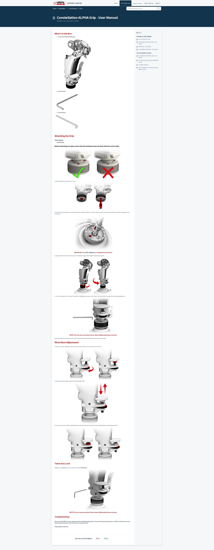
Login (146, 3)
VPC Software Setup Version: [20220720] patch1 (148, 61)
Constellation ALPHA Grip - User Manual (148, 49)
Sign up (151, 3)
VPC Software (90, 252)
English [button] (157, 3)
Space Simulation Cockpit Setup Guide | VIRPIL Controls (148, 68)
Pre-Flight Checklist (143, 65)
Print (140, 33)
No (99, 538)
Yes (107, 538)
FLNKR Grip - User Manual (145, 46)
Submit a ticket (137, 3)
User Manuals (73, 8)
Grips (80, 8)
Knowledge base (125, 3)
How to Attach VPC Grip (144, 39)
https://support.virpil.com (61, 526)
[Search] (158, 8)
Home (116, 3)
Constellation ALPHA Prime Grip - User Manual (148, 43)
